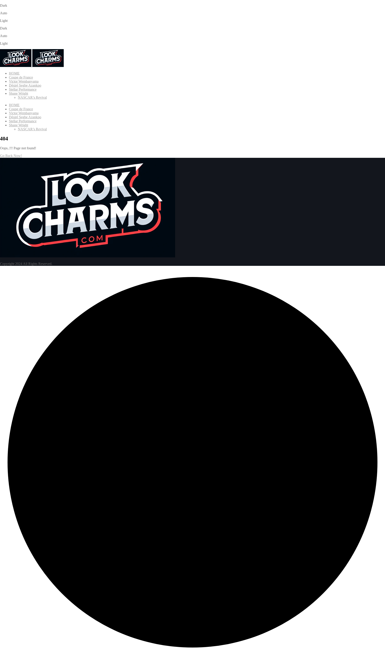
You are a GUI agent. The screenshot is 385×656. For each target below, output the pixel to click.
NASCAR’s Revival (32, 97)
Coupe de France (21, 77)
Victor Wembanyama (24, 81)
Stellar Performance (23, 89)
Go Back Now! (11, 156)
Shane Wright (18, 93)
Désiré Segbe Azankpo (25, 85)
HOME (14, 73)
